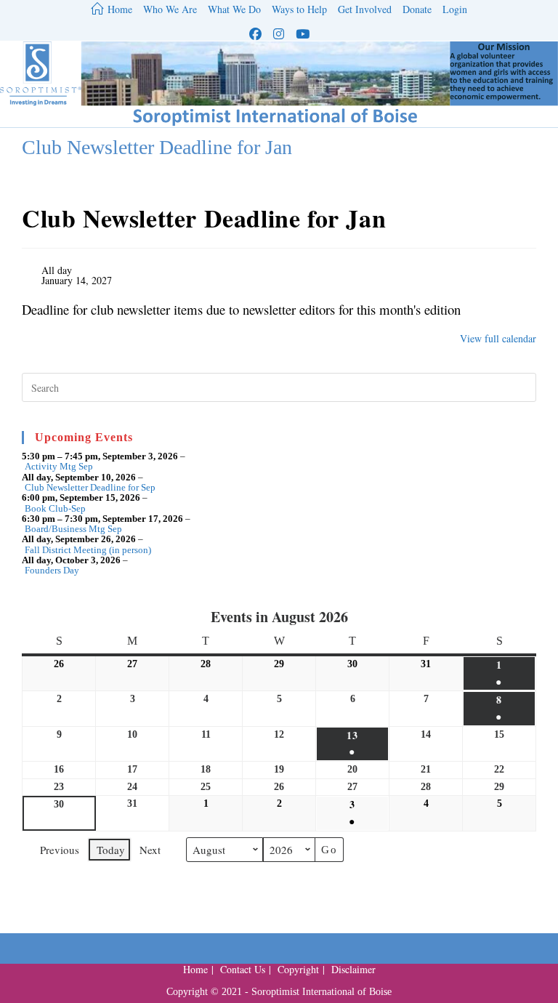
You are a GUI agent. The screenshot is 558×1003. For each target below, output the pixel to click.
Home (195, 969)
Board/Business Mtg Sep (73, 529)
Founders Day (52, 570)
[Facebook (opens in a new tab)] (255, 34)
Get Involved (365, 10)
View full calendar (498, 338)
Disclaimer (353, 969)
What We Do (234, 10)
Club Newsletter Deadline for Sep (90, 488)
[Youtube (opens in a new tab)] (302, 34)
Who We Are (170, 10)
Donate (417, 10)
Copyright (298, 969)
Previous (59, 849)
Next (150, 849)
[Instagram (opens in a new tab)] (278, 34)
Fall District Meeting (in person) (88, 550)
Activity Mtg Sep (59, 467)
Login (454, 10)
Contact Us (242, 969)
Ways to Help (299, 10)
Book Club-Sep (55, 509)
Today (111, 849)
